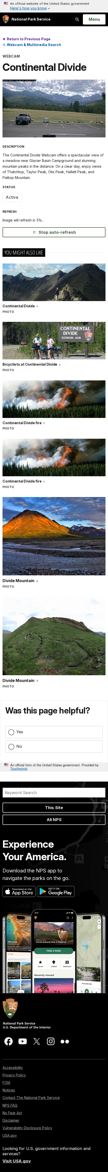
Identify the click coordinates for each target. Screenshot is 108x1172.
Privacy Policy (14, 1075)
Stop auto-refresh (57, 232)
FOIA (6, 1082)
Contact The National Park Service (31, 1097)
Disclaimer (11, 1120)
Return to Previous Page (28, 39)
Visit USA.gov (17, 1160)
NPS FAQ (10, 1105)
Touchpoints (18, 768)
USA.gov (10, 1135)
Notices (9, 1090)
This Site (54, 807)
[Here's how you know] (54, 6)
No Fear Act (12, 1113)
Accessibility (13, 1067)
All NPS (54, 819)
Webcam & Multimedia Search (33, 45)
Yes (19, 731)
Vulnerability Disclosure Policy (27, 1128)
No (19, 746)
